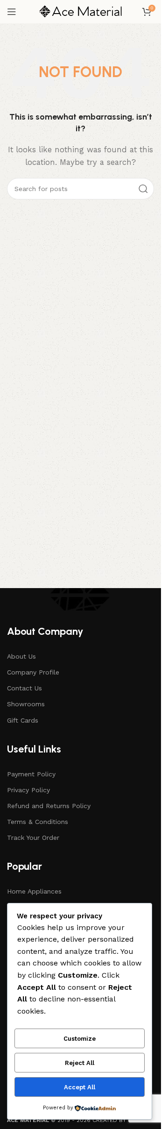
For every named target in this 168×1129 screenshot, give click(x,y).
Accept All (79, 1087)
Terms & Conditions (37, 821)
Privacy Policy (28, 790)
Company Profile (33, 672)
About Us (21, 656)
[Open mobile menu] (11, 11)
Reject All (79, 1062)
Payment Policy (31, 774)
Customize (79, 1038)
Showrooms (26, 704)
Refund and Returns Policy (49, 805)
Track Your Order (33, 837)
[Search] (143, 188)
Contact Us (24, 688)
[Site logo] (81, 11)
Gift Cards (22, 720)
